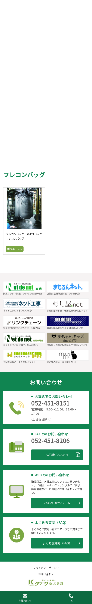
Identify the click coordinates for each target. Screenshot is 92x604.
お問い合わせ (25, 600)
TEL (71, 600)
